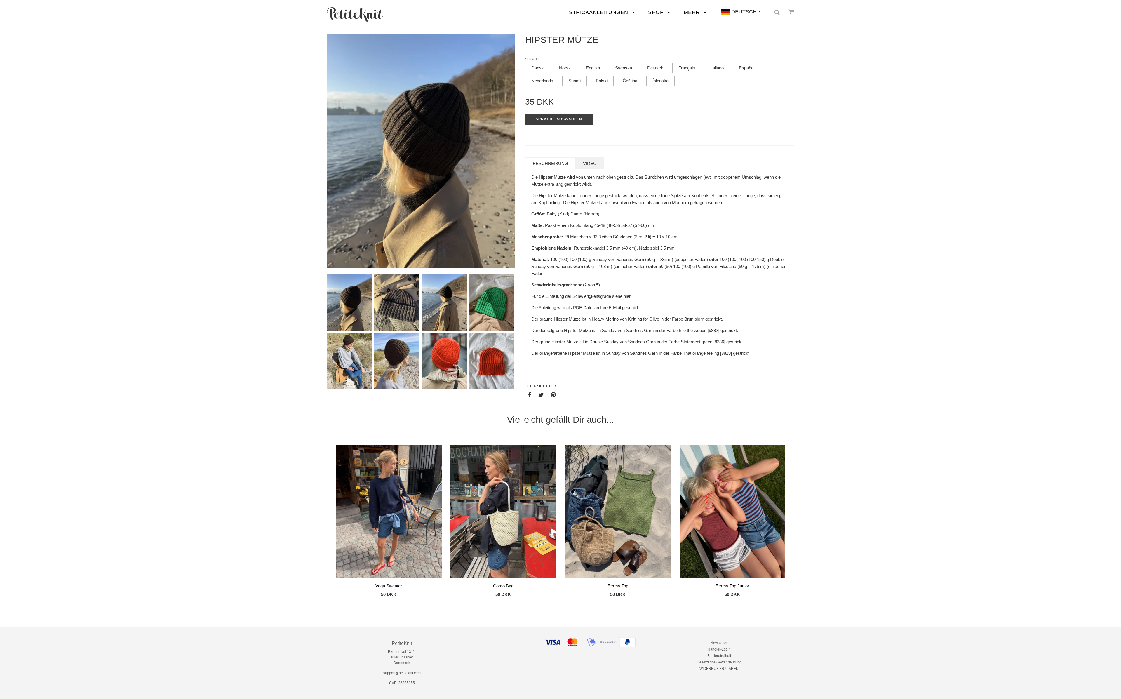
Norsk (565, 67)
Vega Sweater (388, 585)
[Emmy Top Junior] (733, 512)
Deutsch (655, 67)
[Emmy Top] (618, 512)
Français (686, 67)
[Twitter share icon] (541, 394)
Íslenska (660, 80)
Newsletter (719, 643)
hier (627, 296)
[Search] (777, 12)
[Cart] (791, 11)
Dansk (537, 67)
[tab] (550, 163)
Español (746, 67)
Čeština (630, 80)
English (593, 67)
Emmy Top (618, 585)
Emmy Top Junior (732, 585)
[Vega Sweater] (389, 512)
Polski (602, 80)
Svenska (623, 67)
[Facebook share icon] (529, 394)
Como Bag (503, 585)
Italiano (717, 67)
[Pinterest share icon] (553, 394)
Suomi (574, 80)
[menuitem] (356, 14)
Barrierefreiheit (719, 656)
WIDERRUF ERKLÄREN (719, 669)
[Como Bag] (503, 512)
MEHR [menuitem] (693, 12)
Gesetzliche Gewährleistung (719, 662)
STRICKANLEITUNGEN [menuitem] (599, 12)
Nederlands (542, 80)
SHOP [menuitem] (656, 12)
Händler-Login (719, 649)
